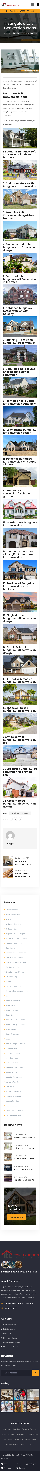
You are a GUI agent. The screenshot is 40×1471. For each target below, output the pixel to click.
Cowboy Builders (12, 967)
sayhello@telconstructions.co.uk (18, 1303)
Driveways (10, 981)
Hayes (34, 1439)
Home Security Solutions (15, 1024)
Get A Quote (15, 1217)
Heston (27, 1439)
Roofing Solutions (12, 1101)
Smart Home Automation (16, 1110)
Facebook (7, 1464)
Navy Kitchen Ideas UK (23, 1169)
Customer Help (11, 976)
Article (8, 919)
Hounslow (16, 1429)
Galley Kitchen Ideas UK (24, 1148)
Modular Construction (14, 1077)
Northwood (8, 1439)
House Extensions (12, 1034)
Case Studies (10, 948)
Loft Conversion (12, 1058)
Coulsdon (30, 1444)
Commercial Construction (16, 953)
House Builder (11, 1029)
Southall (29, 1434)
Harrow (9, 1444)
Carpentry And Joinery (14, 943)
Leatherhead (18, 1439)
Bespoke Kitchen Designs (15, 933)
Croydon (22, 1444)
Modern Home (11, 1072)
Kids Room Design (12, 1048)
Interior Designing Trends (15, 1043)
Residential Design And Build (17, 1096)
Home (5, 33)
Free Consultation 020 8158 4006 (20, 11)
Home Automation (13, 1000)
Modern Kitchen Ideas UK (24, 1137)
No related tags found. (20, 813)
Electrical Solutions (13, 986)
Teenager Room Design (14, 1115)
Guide (8, 996)
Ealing (15, 1444)
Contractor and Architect (16, 962)
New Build (10, 1086)
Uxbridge (5, 1434)
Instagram (33, 1464)
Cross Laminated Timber (15, 972)
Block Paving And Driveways (17, 938)
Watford (33, 1429)
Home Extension (12, 1010)
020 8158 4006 (29, 1271)
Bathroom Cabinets (13, 924)
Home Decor (10, 1005)
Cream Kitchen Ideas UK (24, 1159)
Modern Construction (14, 1067)
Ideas (8, 1039)
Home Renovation (13, 1015)
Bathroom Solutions (13, 929)
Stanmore (20, 1434)
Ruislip (35, 1434)
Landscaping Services (14, 1053)
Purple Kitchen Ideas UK (24, 1180)
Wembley (25, 1429)
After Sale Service (13, 914)
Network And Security (14, 1082)
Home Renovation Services (16, 1019)
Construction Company (15, 957)
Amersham (7, 1429)
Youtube (7, 1468)
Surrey (13, 1434)
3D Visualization (12, 909)
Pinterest (22, 1468)
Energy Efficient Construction (17, 991)
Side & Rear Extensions (14, 1106)
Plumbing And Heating (14, 1091)
